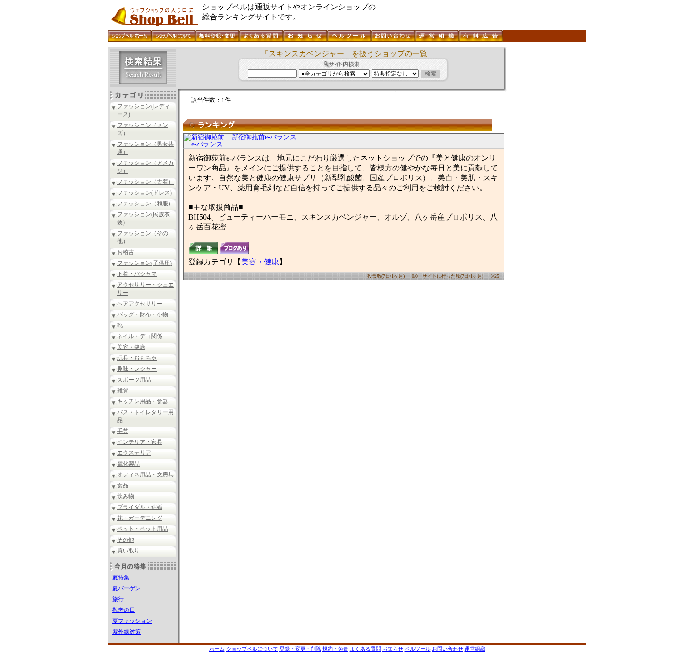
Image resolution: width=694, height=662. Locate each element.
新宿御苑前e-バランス (264, 137)
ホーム (217, 649)
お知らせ (392, 649)
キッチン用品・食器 (142, 401)
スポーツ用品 (134, 379)
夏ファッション (132, 621)
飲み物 (125, 496)
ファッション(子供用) (144, 263)
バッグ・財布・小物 (142, 314)
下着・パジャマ (137, 274)
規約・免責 (335, 649)
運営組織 (475, 649)
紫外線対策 (126, 631)
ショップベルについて (252, 649)
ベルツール (418, 649)
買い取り (128, 550)
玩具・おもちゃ (137, 358)
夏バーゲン (126, 588)
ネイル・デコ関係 (139, 336)
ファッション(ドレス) (144, 192)
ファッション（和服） (145, 203)
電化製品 (128, 463)
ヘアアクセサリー (139, 303)
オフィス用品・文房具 (145, 474)
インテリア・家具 (139, 442)
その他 (125, 539)
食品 (122, 485)
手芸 (122, 431)
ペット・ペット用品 (142, 529)
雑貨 (122, 390)
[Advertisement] (545, 188)
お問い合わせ (447, 649)
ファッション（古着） (145, 181)
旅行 (118, 599)
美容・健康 (131, 347)
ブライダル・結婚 (139, 507)
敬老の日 (123, 610)
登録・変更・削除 (300, 649)
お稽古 (125, 252)
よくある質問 (365, 649)
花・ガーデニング (139, 518)
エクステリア (134, 453)
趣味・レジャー (137, 368)
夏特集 (120, 577)
